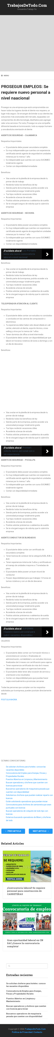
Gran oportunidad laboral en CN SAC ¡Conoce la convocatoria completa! (25, 943)
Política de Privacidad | (23, 1032)
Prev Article (14, 831)
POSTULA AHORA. (9, 700)
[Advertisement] (27, 43)
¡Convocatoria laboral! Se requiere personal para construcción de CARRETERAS (26, 890)
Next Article (40, 831)
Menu (6, 76)
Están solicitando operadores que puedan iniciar (27, 801)
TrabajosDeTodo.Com (27, 5)
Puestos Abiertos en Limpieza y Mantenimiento (26, 779)
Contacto (38, 1032)
